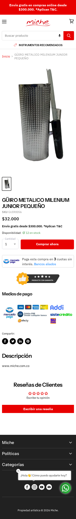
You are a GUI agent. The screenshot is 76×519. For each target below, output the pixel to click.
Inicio (6, 56)
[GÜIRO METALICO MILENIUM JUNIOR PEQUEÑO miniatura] (6, 183)
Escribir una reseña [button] (38, 409)
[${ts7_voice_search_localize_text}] (59, 35)
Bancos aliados (45, 264)
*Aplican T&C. (46, 9)
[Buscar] (68, 35)
